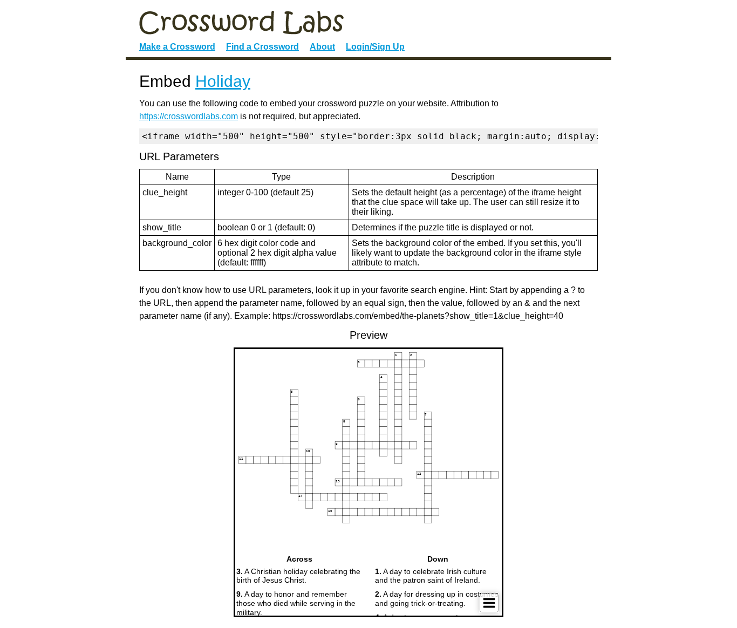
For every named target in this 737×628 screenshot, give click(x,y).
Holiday (222, 81)
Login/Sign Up (375, 46)
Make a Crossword (177, 46)
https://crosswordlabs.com (188, 116)
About (322, 46)
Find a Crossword (262, 46)
